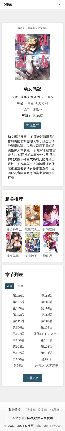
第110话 (46, 321)
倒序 (20, 286)
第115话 (18, 308)
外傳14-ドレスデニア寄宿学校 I (46, 334)
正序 (9, 286)
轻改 (37, 103)
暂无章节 (32, 125)
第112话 (46, 314)
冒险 (30, 103)
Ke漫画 (54, 409)
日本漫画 (30, 28)
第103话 (46, 346)
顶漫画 (31, 409)
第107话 (18, 334)
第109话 (18, 327)
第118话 (46, 295)
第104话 (18, 346)
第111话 (18, 321)
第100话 (18, 359)
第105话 (46, 340)
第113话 (18, 314)
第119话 (37, 115)
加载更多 (32, 378)
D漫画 (8, 4)
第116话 (46, 302)
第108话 (46, 327)
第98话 (18, 365)
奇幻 (45, 103)
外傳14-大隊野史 (46, 365)
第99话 (46, 359)
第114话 (46, 308)
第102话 (18, 353)
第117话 (18, 302)
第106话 (18, 340)
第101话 (46, 353)
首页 (20, 28)
